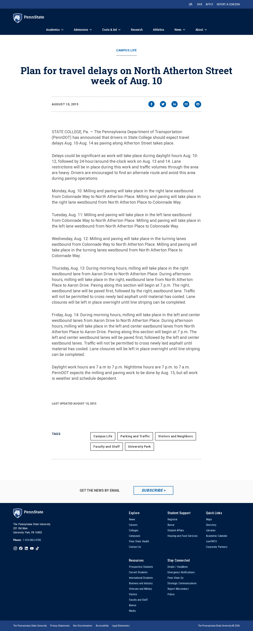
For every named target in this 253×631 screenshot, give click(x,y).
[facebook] (151, 104)
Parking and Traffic (135, 436)
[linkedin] (174, 104)
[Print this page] (198, 104)
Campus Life (126, 50)
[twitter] (163, 104)
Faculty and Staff (106, 446)
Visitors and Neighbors (175, 436)
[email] (186, 104)
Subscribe (152, 490)
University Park (139, 446)
